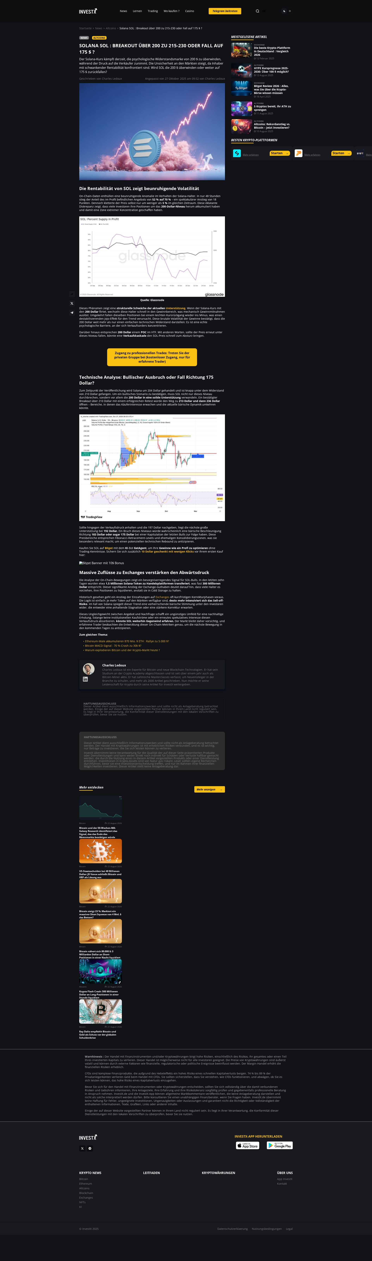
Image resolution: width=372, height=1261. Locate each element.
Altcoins (111, 28)
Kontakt (282, 1183)
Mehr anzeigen (210, 789)
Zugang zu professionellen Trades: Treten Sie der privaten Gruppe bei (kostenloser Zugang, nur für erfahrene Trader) (152, 357)
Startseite (85, 28)
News (123, 11)
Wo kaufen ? (171, 11)
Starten (280, 153)
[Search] (257, 11)
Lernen (137, 11)
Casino (189, 11)
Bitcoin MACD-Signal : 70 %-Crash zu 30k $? (113, 645)
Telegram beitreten (225, 11)
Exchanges (162, 597)
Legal (289, 1229)
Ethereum (85, 1183)
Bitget (109, 548)
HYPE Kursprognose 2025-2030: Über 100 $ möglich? (271, 69)
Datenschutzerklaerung (232, 1229)
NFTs (82, 1202)
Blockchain (86, 1193)
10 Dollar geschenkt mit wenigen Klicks (167, 551)
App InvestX (284, 1179)
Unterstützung (175, 308)
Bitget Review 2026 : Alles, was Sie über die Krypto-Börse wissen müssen (271, 89)
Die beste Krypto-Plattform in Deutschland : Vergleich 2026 (272, 51)
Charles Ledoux (112, 78)
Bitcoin (83, 1179)
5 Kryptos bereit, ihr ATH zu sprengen (272, 108)
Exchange (259, 44)
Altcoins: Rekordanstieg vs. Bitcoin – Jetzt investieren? (272, 125)
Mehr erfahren (251, 154)
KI (80, 1207)
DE (264, 11)
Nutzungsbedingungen (267, 1229)
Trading (153, 11)
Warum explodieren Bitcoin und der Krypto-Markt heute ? (122, 650)
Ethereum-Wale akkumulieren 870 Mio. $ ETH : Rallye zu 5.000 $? (127, 641)
